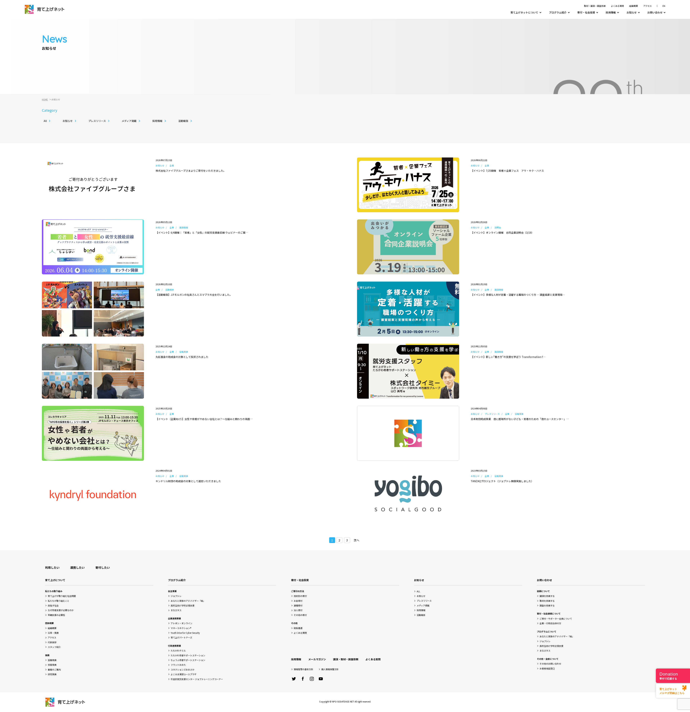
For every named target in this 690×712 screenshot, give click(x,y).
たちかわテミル (178, 650)
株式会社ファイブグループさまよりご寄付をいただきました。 (191, 170)
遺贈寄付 (298, 605)
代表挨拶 (52, 642)
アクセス (647, 5)
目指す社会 (53, 605)
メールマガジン (317, 659)
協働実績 (183, 351)
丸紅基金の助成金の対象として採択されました (182, 357)
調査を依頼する (547, 605)
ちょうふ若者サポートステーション (188, 660)
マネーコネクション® (181, 628)
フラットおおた (178, 664)
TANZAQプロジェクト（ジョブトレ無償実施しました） (502, 481)
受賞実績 (52, 664)
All (45, 121)
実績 (47, 655)
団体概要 (49, 623)
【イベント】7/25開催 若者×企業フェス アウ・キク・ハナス (507, 170)
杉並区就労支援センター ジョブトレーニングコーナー (197, 679)
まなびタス (176, 610)
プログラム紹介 (558, 12)
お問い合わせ (655, 12)
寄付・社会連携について (549, 613)
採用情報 (611, 12)
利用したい (52, 567)
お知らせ (632, 12)
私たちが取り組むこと (58, 600)
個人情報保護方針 (330, 669)
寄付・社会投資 (586, 12)
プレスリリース (97, 121)
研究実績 (52, 674)
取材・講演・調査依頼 (595, 5)
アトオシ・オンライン (181, 623)
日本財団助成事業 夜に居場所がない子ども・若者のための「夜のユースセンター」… (520, 419)
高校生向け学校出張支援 (182, 605)
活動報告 (183, 121)
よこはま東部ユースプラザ (183, 674)
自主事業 (172, 591)
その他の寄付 (300, 614)
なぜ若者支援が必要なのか (61, 610)
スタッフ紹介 (54, 646)
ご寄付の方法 (297, 591)
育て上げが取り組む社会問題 (62, 595)
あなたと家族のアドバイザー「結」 (188, 600)
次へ (356, 540)
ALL (418, 591)
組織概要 (633, 5)
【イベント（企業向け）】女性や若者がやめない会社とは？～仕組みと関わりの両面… (204, 419)
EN (664, 5)
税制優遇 (298, 628)
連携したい (77, 567)
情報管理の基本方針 (303, 669)
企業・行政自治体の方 (550, 623)
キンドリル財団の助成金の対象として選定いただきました (188, 481)
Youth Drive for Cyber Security (185, 632)
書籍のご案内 (54, 669)
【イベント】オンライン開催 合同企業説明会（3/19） (502, 232)
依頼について (543, 591)
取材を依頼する (547, 600)
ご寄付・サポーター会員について (556, 618)
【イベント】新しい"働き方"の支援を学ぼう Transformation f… (508, 357)
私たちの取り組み (53, 591)
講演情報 (183, 227)
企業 (172, 165)
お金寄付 (298, 600)
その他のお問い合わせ (550, 663)
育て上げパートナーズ (181, 637)
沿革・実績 (53, 632)
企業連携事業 (174, 618)
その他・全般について (547, 658)
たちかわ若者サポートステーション (188, 655)
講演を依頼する (547, 595)
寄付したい (102, 567)
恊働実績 (52, 660)
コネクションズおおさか (182, 669)
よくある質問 (617, 5)
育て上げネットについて (524, 12)
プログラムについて (546, 631)
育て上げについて (55, 580)
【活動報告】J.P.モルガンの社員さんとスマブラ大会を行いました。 (194, 294)
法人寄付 (298, 610)
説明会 (497, 227)
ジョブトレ (176, 595)
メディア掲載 (129, 121)
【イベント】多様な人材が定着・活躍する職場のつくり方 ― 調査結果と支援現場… (518, 294)
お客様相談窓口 (547, 668)
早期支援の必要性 (56, 614)
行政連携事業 (174, 645)
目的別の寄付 (300, 595)
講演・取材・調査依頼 (345, 659)
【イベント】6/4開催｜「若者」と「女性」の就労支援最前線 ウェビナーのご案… (202, 232)
